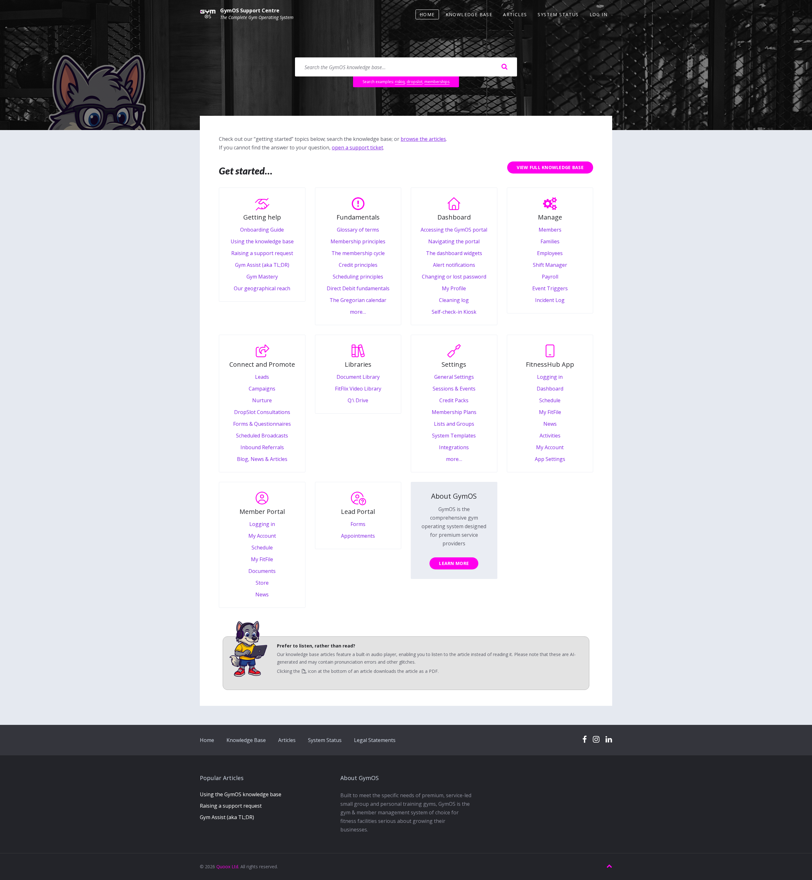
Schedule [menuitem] (549, 400)
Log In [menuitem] (598, 14)
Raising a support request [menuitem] (262, 253)
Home (207, 740)
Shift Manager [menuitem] (550, 264)
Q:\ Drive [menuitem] (358, 400)
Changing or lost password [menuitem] (454, 276)
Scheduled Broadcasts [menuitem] (262, 435)
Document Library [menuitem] (358, 376)
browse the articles (423, 138)
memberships (436, 81)
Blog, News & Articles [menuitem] (262, 459)
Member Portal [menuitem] (262, 511)
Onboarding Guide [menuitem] (262, 229)
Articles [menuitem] (515, 14)
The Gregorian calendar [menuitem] (358, 300)
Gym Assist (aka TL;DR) (227, 817)
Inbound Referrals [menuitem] (262, 447)
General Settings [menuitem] (454, 376)
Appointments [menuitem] (358, 535)
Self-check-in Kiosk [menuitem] (454, 311)
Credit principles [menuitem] (358, 264)
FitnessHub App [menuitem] (550, 364)
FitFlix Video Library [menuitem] (358, 388)
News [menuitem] (550, 423)
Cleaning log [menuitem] (454, 300)
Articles (287, 740)
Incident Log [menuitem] (550, 300)
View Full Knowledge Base (550, 167)
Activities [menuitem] (550, 435)
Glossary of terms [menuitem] (358, 229)
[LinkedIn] (609, 739)
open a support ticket (357, 147)
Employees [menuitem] (550, 253)
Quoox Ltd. (227, 867)
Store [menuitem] (262, 582)
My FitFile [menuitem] (550, 412)
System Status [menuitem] (558, 14)
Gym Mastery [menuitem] (262, 276)
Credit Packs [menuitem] (453, 400)
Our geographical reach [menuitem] (262, 288)
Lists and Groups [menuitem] (454, 423)
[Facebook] (584, 739)
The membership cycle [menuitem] (358, 253)
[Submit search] (504, 67)
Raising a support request (231, 805)
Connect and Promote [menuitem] (262, 364)
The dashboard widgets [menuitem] (454, 253)
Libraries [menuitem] (358, 364)
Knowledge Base (246, 740)
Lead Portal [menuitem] (358, 511)
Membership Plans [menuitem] (454, 412)
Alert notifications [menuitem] (454, 264)
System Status (325, 740)
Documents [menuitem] (262, 571)
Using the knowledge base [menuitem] (262, 241)
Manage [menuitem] (550, 217)
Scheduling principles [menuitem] (358, 276)
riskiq (400, 81)
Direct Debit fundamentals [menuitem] (358, 288)
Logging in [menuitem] (550, 376)
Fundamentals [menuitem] (358, 217)
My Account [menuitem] (550, 447)
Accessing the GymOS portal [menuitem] (454, 229)
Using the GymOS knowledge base (240, 794)
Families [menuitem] (550, 241)
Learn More (454, 563)
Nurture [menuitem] (262, 400)
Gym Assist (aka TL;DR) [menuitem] (262, 264)
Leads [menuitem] (262, 376)
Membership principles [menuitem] (358, 241)
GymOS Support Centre (249, 10)
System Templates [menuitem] (454, 435)
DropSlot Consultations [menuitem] (262, 412)
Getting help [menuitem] (262, 217)
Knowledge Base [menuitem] (469, 14)
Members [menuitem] (550, 229)
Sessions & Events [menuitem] (454, 388)
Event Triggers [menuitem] (550, 288)
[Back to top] (609, 866)
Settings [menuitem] (454, 364)
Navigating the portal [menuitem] (454, 241)
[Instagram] (596, 739)
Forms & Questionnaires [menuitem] (262, 423)
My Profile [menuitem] (454, 288)
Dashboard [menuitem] (454, 217)
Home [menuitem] (427, 14)
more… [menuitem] (358, 311)
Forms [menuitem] (357, 524)
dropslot (414, 81)
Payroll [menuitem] (550, 276)
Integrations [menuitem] (454, 447)
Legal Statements (375, 740)
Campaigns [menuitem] (262, 388)
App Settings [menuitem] (550, 459)
